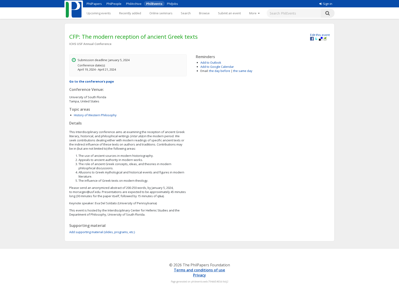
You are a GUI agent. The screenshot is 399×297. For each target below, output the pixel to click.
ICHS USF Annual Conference (90, 44)
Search (186, 13)
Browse (204, 13)
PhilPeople (113, 4)
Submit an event (229, 13)
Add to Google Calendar (217, 67)
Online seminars (160, 13)
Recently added (130, 13)
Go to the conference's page (91, 81)
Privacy (199, 275)
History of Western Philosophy (95, 115)
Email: (204, 71)
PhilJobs (172, 4)
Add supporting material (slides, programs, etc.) (102, 232)
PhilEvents (154, 4)
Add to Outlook (210, 62)
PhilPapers (94, 4)
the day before (219, 71)
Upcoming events (99, 13)
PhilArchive (134, 4)
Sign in (327, 4)
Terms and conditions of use (199, 270)
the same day (242, 71)
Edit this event (320, 35)
